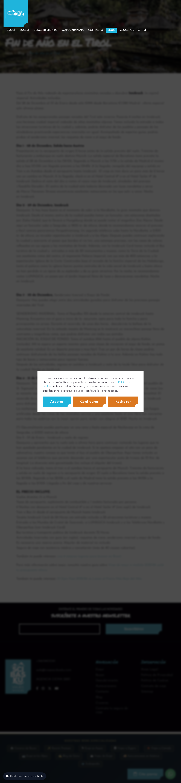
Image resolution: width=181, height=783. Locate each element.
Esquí (11, 30)
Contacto (95, 30)
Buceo (24, 30)
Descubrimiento (45, 30)
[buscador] (139, 30)
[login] (145, 30)
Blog (111, 30)
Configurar (89, 402)
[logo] (16, 13)
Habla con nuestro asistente (26, 776)
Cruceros (127, 30)
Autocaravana (73, 30)
